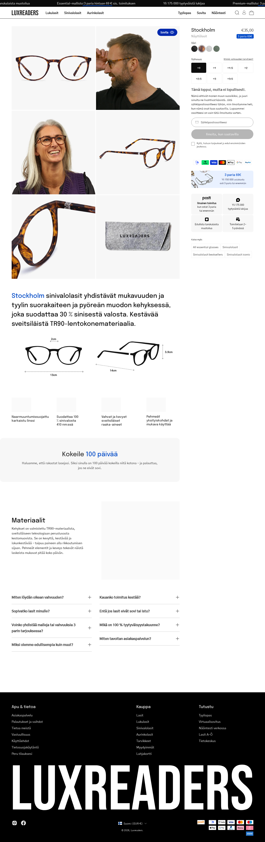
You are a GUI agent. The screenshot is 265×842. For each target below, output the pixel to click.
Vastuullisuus (21, 734)
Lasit (139, 715)
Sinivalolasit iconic (238, 254)
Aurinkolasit (144, 734)
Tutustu (206, 706)
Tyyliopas (205, 715)
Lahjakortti (144, 753)
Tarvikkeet (143, 741)
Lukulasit (142, 721)
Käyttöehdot (20, 741)
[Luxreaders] (25, 12)
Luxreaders (137, 830)
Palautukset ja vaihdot (27, 721)
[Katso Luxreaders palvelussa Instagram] (14, 823)
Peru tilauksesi (22, 753)
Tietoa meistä (21, 728)
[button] (237, 12)
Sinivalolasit (230, 247)
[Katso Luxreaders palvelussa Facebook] (23, 823)
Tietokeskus (207, 741)
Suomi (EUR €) (133, 823)
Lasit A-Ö (205, 734)
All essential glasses (205, 247)
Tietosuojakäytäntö (25, 747)
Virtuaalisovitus (210, 721)
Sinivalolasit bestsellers (208, 254)
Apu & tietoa (24, 706)
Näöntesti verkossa (212, 728)
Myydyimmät (145, 747)
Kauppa (143, 706)
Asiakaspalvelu (22, 715)
